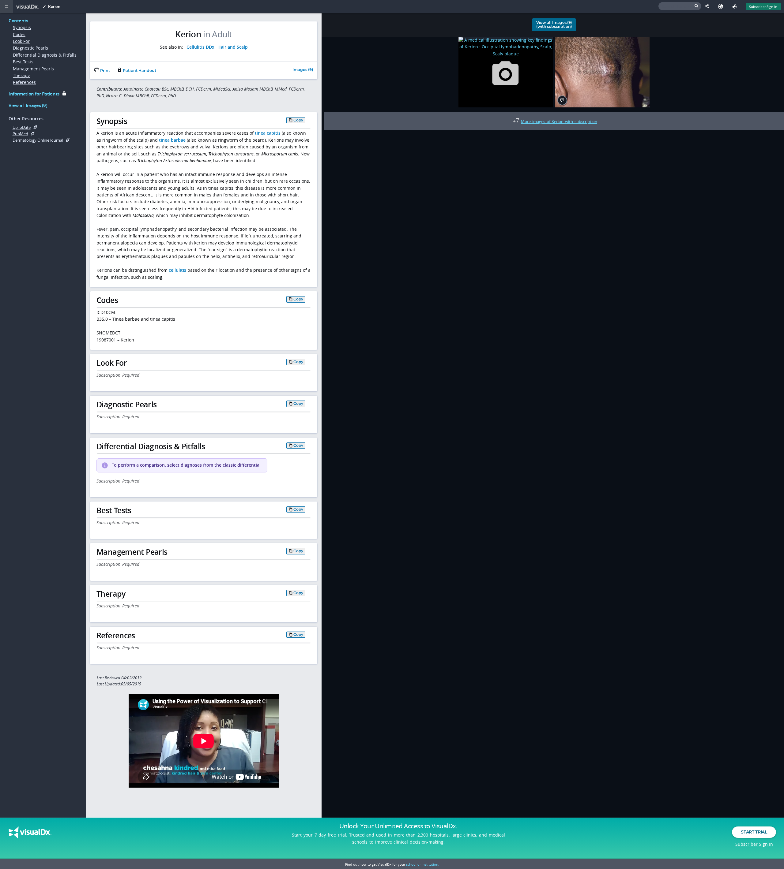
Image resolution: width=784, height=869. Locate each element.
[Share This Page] (708, 6)
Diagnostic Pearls (30, 48)
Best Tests (23, 62)
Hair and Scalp (232, 47)
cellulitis (177, 270)
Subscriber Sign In (763, 6)
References (24, 82)
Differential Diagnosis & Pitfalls (45, 55)
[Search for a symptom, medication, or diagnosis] (679, 6)
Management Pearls (33, 69)
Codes (19, 34)
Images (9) (302, 70)
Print (104, 70)
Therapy (21, 75)
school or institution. (422, 864)
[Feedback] (736, 6)
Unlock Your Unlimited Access (398, 826)
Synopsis (22, 27)
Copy (298, 120)
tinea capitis (268, 133)
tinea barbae (172, 140)
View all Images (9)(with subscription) (554, 24)
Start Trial (754, 832)
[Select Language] (722, 6)
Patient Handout (139, 70)
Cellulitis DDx (200, 47)
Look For (21, 41)
